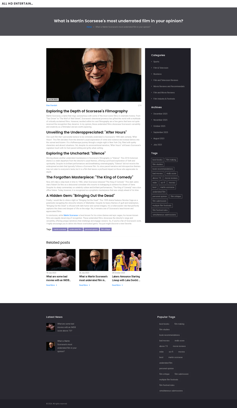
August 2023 (158, 138)
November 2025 (160, 120)
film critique (105, 229)
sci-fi (163, 182)
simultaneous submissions (164, 215)
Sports (156, 61)
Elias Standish (51, 105)
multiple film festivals (162, 205)
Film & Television (160, 68)
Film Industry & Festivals (164, 99)
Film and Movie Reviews (164, 92)
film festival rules (160, 210)
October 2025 (159, 126)
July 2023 (157, 145)
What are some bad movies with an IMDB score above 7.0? (57, 278)
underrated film (75, 229)
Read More (50, 285)
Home (89, 27)
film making (171, 160)
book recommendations (163, 169)
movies (172, 182)
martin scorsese (60, 229)
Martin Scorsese (71, 215)
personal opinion (91, 229)
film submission (159, 201)
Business (157, 74)
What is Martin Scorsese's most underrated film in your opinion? (93, 278)
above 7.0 (157, 178)
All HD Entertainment (20, 3)
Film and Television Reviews (165, 80)
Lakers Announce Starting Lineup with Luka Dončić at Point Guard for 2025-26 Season (126, 278)
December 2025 (160, 114)
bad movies (158, 173)
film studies (158, 164)
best (155, 187)
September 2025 (160, 132)
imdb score (171, 173)
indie (155, 182)
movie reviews (171, 178)
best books (157, 160)
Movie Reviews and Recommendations (170, 86)
